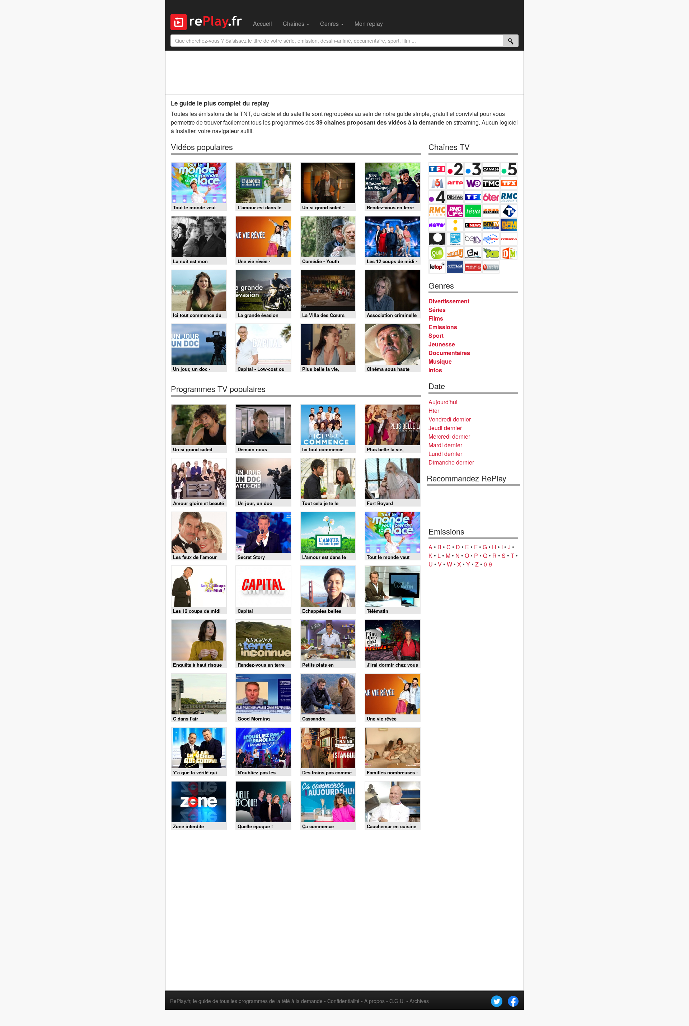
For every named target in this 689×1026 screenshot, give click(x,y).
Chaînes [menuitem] (294, 23)
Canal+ (491, 169)
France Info (455, 225)
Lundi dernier (445, 453)
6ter (491, 197)
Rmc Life (455, 211)
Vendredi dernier (449, 419)
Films (435, 318)
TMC (491, 183)
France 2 (455, 169)
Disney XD (491, 253)
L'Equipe (508, 239)
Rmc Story (437, 211)
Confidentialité (343, 1000)
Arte (455, 183)
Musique (440, 361)
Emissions (442, 327)
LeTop (437, 267)
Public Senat (473, 267)
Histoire (491, 267)
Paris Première (491, 211)
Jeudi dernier (445, 428)
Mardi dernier (445, 445)
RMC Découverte (508, 197)
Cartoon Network (473, 253)
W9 (473, 183)
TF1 (437, 169)
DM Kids (508, 253)
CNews (473, 225)
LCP (455, 267)
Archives (419, 1000)
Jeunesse (441, 344)
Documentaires (449, 353)
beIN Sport (473, 239)
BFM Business (508, 225)
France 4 (437, 197)
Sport (436, 335)
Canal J (455, 253)
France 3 (473, 169)
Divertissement (448, 301)
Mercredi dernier (449, 436)
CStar (455, 196)
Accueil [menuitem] (262, 23)
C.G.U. (397, 1000)
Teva (473, 211)
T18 (508, 211)
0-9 (488, 564)
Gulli (437, 253)
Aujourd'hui (443, 402)
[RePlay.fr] (209, 21)
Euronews (437, 239)
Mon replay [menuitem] (369, 23)
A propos (374, 1000)
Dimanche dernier (451, 462)
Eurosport (491, 239)
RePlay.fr (180, 1000)
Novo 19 (437, 225)
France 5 (508, 169)
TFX (508, 183)
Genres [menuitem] (330, 23)
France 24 (455, 239)
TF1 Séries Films (473, 197)
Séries (437, 310)
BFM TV (491, 225)
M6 (437, 183)
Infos (435, 370)
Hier (433, 410)
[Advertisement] (344, 72)
